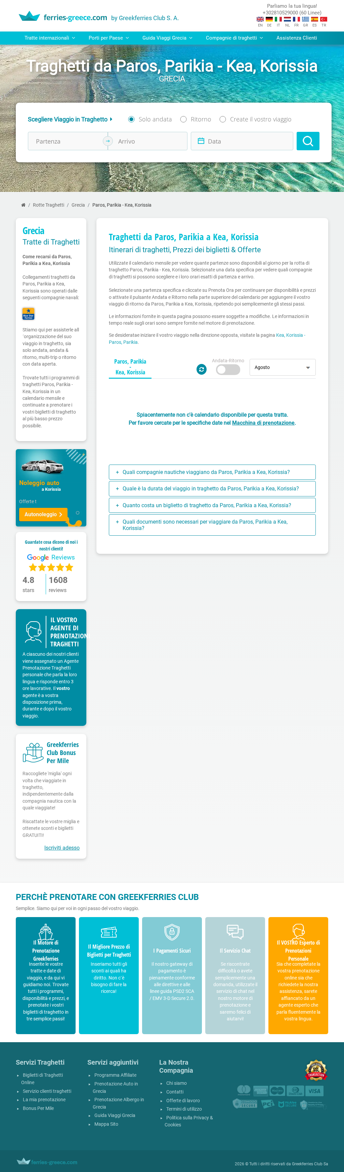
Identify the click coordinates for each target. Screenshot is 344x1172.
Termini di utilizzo (184, 1109)
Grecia (78, 205)
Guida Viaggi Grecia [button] (165, 38)
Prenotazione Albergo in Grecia (118, 1103)
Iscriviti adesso (62, 848)
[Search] (308, 141)
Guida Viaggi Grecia (114, 1115)
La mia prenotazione (44, 1100)
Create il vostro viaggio (261, 119)
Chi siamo (176, 1083)
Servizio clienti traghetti (47, 1091)
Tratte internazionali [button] (48, 38)
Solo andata (155, 119)
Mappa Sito (106, 1124)
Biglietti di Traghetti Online (42, 1078)
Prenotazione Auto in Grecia (115, 1087)
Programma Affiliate (115, 1075)
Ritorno (201, 119)
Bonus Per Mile (38, 1108)
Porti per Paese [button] (106, 38)
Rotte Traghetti (48, 205)
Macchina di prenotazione (263, 423)
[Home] (23, 205)
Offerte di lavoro (183, 1101)
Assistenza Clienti (296, 38)
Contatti (174, 1092)
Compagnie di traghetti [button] (232, 38)
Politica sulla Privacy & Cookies (189, 1121)
